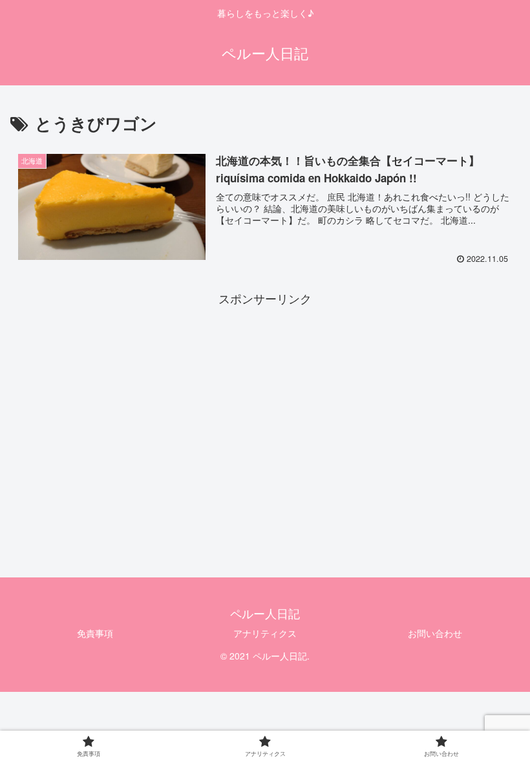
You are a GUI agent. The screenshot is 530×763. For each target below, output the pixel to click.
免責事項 (95, 633)
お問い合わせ (435, 633)
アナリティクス (265, 633)
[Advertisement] (265, 399)
